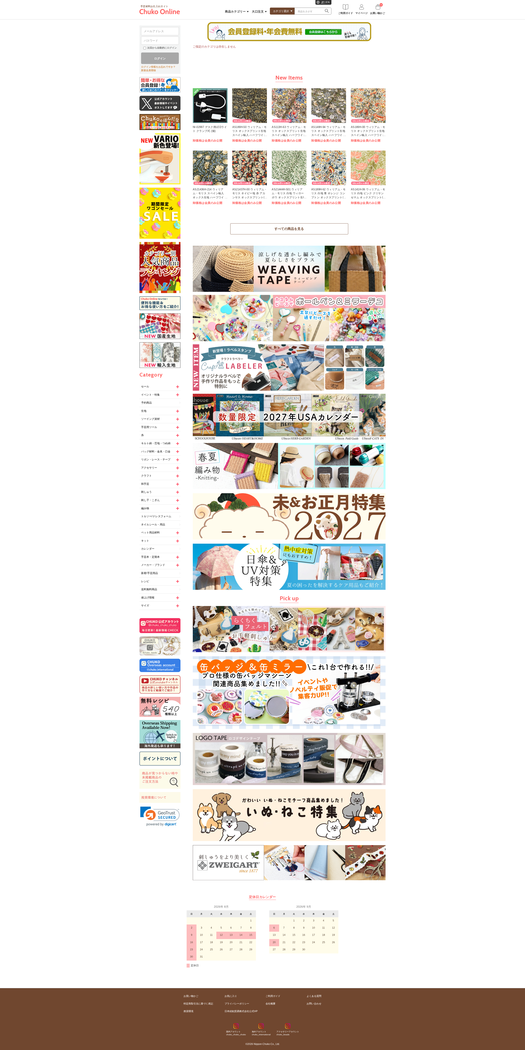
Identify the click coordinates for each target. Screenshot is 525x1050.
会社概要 (270, 1003)
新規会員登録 (148, 70)
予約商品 (146, 402)
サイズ (145, 605)
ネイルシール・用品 (153, 524)
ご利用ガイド (273, 996)
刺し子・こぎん (150, 500)
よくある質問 (314, 996)
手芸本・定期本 (150, 556)
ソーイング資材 (150, 418)
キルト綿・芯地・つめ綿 (155, 443)
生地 (143, 410)
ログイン (160, 58)
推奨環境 (188, 1011)
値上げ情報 (147, 597)
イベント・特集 (150, 394)
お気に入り (231, 996)
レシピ (145, 581)
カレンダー (147, 548)
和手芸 (145, 483)
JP (322, 2)
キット (145, 540)
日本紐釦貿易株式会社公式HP (241, 1011)
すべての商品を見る (289, 229)
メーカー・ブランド (153, 564)
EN (328, 2)
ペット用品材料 (150, 532)
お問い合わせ (314, 1003)
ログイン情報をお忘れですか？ (158, 66)
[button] (159, 816)
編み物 (145, 508)
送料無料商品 (149, 589)
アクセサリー (149, 467)
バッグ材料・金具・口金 (155, 451)
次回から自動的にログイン (162, 47)
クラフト (146, 475)
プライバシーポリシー (237, 1003)
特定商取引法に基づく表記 (198, 1003)
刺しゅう (146, 491)
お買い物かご (191, 996)
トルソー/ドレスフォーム (156, 516)
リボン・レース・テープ (155, 459)
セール (145, 386)
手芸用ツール (149, 427)
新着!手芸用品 (149, 573)
